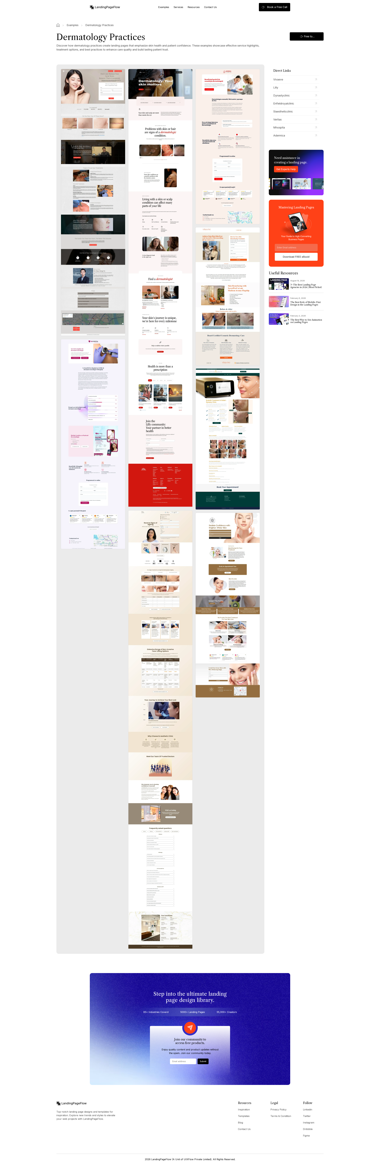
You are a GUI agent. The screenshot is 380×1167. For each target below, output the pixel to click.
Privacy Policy (278, 1109)
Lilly (275, 87)
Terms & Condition (280, 1116)
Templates (244, 1116)
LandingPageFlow (161, 1159)
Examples (163, 7)
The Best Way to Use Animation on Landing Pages (306, 321)
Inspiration (244, 1109)
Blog (240, 1122)
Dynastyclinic (281, 95)
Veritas (277, 119)
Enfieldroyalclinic (283, 103)
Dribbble (308, 1129)
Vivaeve (278, 79)
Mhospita (279, 127)
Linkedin (307, 1109)
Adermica (279, 135)
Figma (306, 1135)
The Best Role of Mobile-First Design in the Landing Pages (305, 303)
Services (178, 7)
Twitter (307, 1116)
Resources (194, 7)
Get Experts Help (286, 169)
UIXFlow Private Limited (197, 1159)
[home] (105, 7)
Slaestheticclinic (283, 111)
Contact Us (210, 7)
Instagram (308, 1122)
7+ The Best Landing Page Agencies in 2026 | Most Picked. (306, 286)
